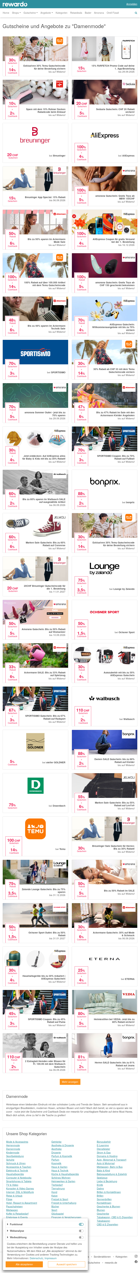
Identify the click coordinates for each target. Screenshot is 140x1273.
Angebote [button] (45, 12)
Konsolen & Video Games (20, 1188)
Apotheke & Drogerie (62, 1145)
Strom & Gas (104, 1152)
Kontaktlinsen (104, 1203)
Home (6, 12)
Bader (88, 12)
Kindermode (12, 1152)
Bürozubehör (104, 1141)
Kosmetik (56, 1163)
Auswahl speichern (67, 1264)
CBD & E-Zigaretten (107, 1224)
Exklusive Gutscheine (88, 1262)
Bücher (55, 1206)
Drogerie (56, 1152)
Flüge (9, 1199)
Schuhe (10, 1159)
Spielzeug (102, 1177)
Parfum (55, 1159)
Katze (54, 1195)
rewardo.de (111, 1262)
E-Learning (103, 1145)
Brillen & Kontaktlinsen (109, 1192)
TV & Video (12, 1185)
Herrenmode (13, 1145)
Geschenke (103, 1213)
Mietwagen (12, 1210)
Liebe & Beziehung (107, 1181)
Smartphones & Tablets (18, 1181)
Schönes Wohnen (61, 1177)
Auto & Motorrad (106, 1163)
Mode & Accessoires (17, 1141)
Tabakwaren (103, 1220)
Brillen (100, 1195)
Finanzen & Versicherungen (66, 1217)
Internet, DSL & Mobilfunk (20, 1192)
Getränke (56, 1141)
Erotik (100, 1185)
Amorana (99, 12)
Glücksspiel (57, 1213)
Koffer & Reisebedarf (17, 1213)
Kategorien (61, 12)
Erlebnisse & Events (17, 1217)
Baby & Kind (103, 1170)
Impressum (51, 1258)
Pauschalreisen (14, 1206)
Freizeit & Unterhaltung (63, 1203)
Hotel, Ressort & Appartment (21, 1203)
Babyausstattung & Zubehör (112, 1174)
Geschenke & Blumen (108, 1206)
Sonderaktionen (102, 1256)
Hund (54, 1192)
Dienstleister (103, 1149)
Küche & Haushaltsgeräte (65, 1174)
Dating (100, 1188)
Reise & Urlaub (14, 1195)
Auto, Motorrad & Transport (111, 1159)
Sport (54, 1210)
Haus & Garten (59, 1167)
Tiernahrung (58, 1188)
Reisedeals (76, 12)
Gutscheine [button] (30, 12)
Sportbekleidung (15, 1156)
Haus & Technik (59, 1170)
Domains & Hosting (107, 1156)
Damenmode (13, 1149)
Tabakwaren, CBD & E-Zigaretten (115, 1217)
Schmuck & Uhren (16, 1163)
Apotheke (56, 1149)
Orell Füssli (113, 12)
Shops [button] (15, 12)
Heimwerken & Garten (63, 1181)
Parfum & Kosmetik (61, 1156)
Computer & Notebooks (18, 1177)
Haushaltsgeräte (15, 1174)
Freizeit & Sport (59, 1199)
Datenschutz (36, 1258)
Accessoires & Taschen (18, 1167)
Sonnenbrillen (104, 1199)
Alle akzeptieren (24, 1264)
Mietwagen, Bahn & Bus (110, 1167)
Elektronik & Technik (17, 1170)
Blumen (101, 1210)
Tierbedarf (57, 1185)
